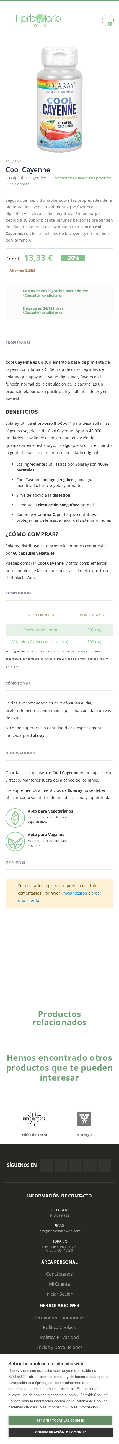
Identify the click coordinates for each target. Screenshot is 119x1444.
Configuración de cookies (61, 1432)
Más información (84, 1407)
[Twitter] (61, 1165)
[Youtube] (104, 1165)
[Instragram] (75, 1165)
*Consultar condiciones (42, 295)
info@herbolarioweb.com (59, 1230)
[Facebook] (46, 1165)
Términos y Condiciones (59, 1317)
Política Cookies (59, 1327)
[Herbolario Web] (40, 20)
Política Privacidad (59, 1337)
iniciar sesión (74, 893)
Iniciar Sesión (60, 1294)
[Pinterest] (90, 1165)
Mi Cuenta (59, 1284)
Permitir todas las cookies (60, 1420)
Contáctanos (59, 1274)
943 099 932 (59, 1215)
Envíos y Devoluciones (59, 1347)
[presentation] (104, 1032)
